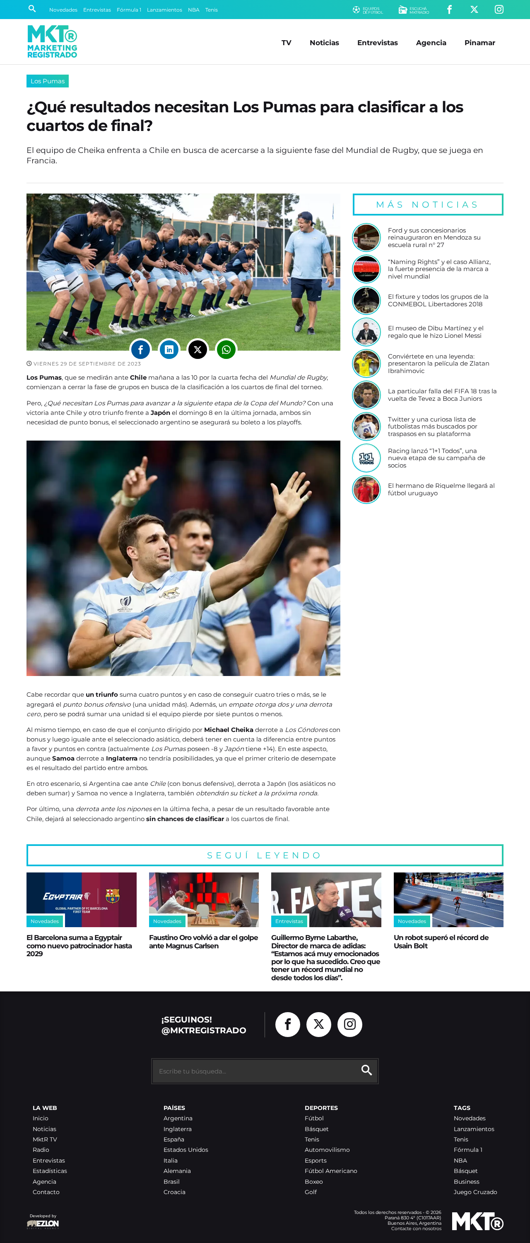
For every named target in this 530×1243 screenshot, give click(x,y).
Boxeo (314, 1182)
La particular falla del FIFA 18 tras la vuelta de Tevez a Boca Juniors (442, 395)
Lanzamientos (164, 10)
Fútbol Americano (331, 1171)
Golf (311, 1192)
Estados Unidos (186, 1150)
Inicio (40, 1118)
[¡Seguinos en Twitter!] (474, 10)
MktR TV (45, 1139)
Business (466, 1182)
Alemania (177, 1171)
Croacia (175, 1192)
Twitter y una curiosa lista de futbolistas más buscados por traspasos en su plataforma (432, 427)
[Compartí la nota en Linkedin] (169, 349)
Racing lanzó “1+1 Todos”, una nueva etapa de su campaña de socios (436, 458)
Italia (171, 1161)
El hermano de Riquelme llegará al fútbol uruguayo (441, 489)
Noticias (324, 42)
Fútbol (314, 1118)
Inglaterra (178, 1129)
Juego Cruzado (475, 1192)
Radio (41, 1150)
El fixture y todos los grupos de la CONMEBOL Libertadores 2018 (438, 300)
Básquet (317, 1129)
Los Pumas (48, 81)
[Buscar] (32, 9)
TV (287, 42)
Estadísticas (50, 1171)
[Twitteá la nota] (197, 349)
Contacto (46, 1192)
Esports (316, 1161)
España (174, 1139)
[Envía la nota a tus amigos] (226, 349)
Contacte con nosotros (416, 1228)
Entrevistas (97, 10)
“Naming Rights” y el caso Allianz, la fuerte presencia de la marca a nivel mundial (439, 269)
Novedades (63, 10)
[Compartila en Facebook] (140, 349)
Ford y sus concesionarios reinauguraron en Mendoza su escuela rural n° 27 (434, 238)
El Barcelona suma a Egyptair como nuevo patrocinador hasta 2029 (79, 945)
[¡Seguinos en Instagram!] (499, 10)
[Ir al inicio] (52, 41)
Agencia (431, 42)
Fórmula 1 (129, 10)
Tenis (211, 10)
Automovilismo (327, 1150)
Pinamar (480, 42)
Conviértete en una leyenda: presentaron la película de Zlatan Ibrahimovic (438, 364)
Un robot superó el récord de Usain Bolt (441, 941)
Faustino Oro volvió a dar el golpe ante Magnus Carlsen (203, 941)
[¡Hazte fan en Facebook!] (449, 10)
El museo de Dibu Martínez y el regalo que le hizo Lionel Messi (436, 332)
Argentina (178, 1118)
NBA (194, 10)
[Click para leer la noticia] (366, 237)
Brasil (172, 1182)
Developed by (41, 1220)
